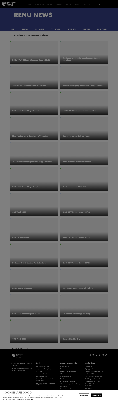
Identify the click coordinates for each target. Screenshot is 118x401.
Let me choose (84, 395)
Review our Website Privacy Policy (24, 399)
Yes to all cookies (96, 395)
